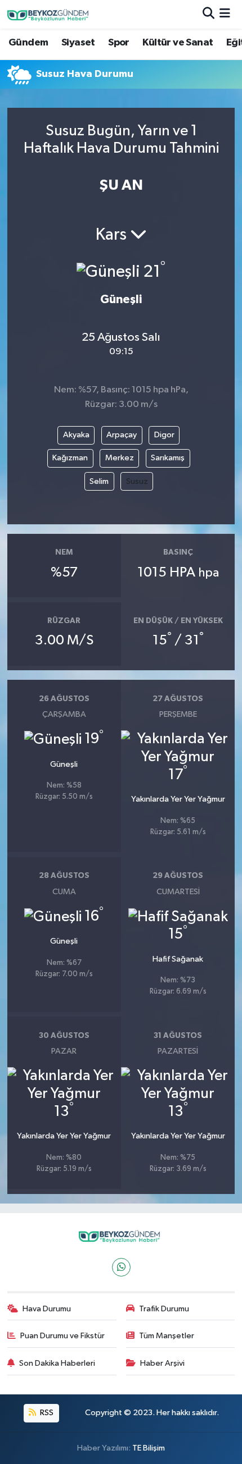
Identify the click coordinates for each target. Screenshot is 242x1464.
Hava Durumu (47, 1309)
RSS (45, 1412)
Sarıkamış (168, 458)
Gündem (28, 43)
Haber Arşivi (162, 1363)
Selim (99, 481)
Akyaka (76, 435)
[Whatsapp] (121, 1267)
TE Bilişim (148, 1448)
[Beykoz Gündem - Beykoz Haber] (49, 14)
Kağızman (70, 458)
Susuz (137, 481)
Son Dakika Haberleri (57, 1363)
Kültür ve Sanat (177, 43)
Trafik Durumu (164, 1309)
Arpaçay (121, 435)
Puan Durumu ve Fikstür (62, 1336)
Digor (164, 435)
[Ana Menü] (224, 14)
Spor (118, 43)
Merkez (119, 458)
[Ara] (208, 14)
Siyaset (78, 43)
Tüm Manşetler (166, 1336)
